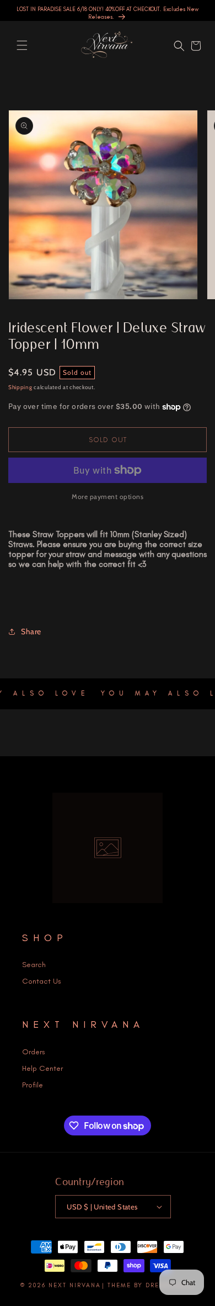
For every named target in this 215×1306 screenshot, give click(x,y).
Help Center (42, 1068)
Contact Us (41, 981)
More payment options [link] (107, 496)
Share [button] (31, 631)
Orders (33, 1052)
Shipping (20, 387)
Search (34, 964)
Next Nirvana (75, 1285)
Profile (32, 1085)
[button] (22, 45)
